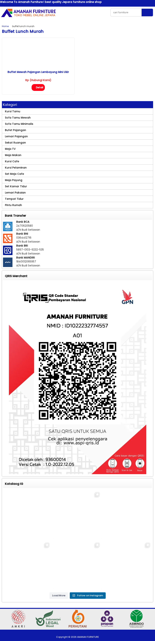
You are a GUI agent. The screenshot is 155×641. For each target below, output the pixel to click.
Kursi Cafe (12, 161)
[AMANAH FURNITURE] (28, 17)
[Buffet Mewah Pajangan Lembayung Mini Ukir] (38, 67)
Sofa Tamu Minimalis (19, 124)
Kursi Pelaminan (16, 167)
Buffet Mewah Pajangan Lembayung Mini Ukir (38, 72)
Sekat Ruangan (15, 142)
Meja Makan (13, 155)
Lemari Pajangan (16, 136)
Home (5, 26)
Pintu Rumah (13, 205)
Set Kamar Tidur (16, 186)
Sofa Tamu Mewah (18, 117)
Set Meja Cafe (14, 174)
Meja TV (10, 149)
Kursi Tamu (12, 111)
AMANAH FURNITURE (88, 637)
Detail (39, 87)
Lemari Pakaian (15, 192)
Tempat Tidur (14, 199)
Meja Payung (13, 180)
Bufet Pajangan (15, 130)
